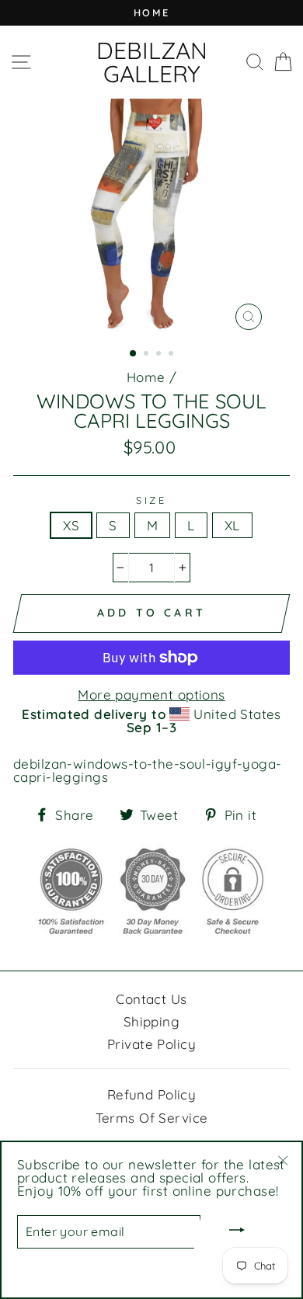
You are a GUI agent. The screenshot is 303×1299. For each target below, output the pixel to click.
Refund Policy (152, 1094)
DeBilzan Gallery (151, 62)
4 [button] (172, 355)
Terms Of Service (152, 1118)
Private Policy (151, 1044)
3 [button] (160, 355)
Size (151, 500)
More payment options (151, 694)
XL (232, 525)
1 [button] (134, 354)
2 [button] (148, 355)
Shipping (151, 1021)
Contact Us (151, 999)
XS (71, 525)
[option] (151, 13)
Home (146, 377)
